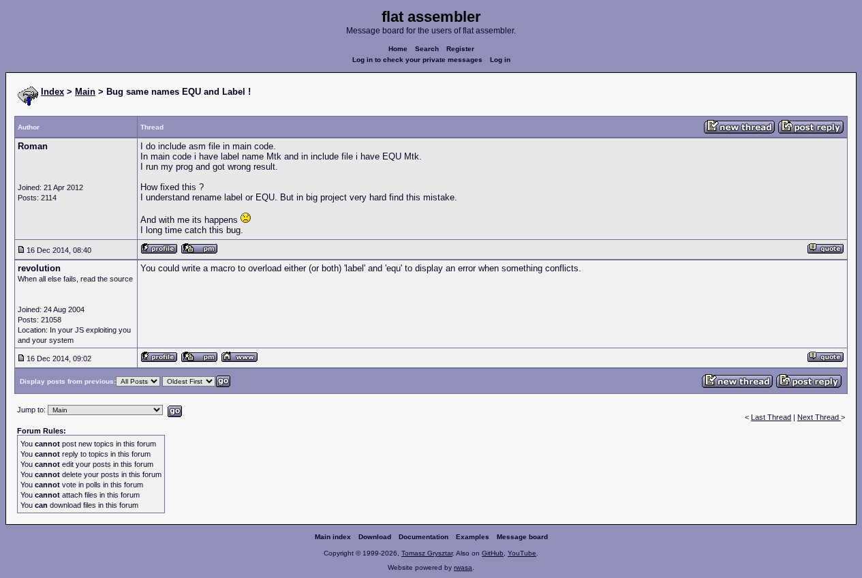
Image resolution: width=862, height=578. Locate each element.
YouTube (522, 553)
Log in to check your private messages (417, 59)
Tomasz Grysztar (426, 553)
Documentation (423, 537)
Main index (333, 537)
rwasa (463, 567)
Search (427, 48)
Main (85, 92)
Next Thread (819, 417)
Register (460, 48)
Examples (472, 537)
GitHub (493, 553)
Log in (500, 59)
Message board (522, 537)
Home (397, 48)
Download (374, 537)
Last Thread (771, 417)
